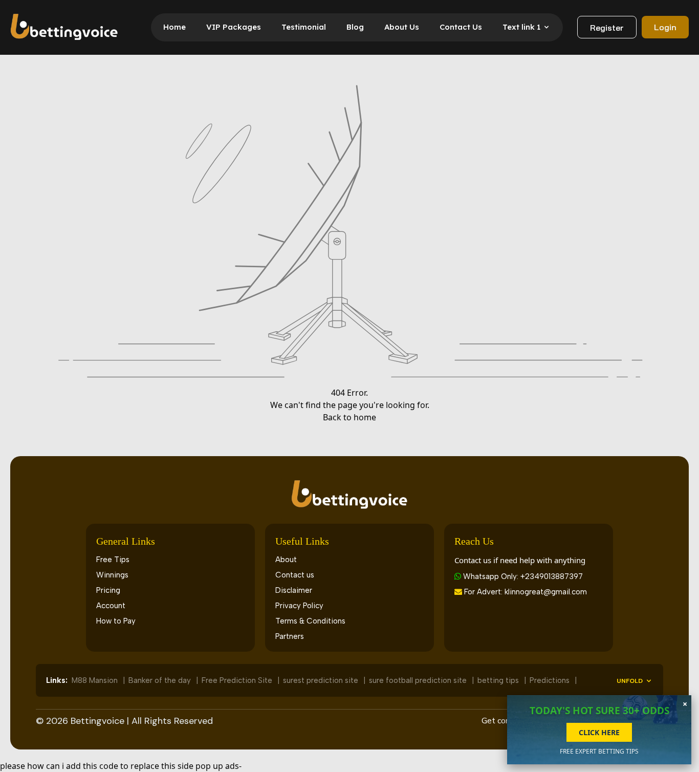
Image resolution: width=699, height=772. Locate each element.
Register (607, 28)
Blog (355, 27)
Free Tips (112, 559)
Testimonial (303, 27)
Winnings (112, 575)
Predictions (551, 680)
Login (665, 27)
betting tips (499, 680)
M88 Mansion (96, 680)
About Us (401, 27)
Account (110, 605)
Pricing (108, 590)
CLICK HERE (599, 732)
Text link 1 (521, 27)
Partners (289, 636)
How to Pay (116, 621)
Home (174, 27)
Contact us (294, 575)
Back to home (349, 417)
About (286, 559)
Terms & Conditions (310, 621)
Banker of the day (160, 680)
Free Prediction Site (238, 680)
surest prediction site (321, 680)
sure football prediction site (419, 680)
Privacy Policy (299, 605)
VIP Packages (233, 27)
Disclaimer (293, 590)
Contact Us (461, 27)
